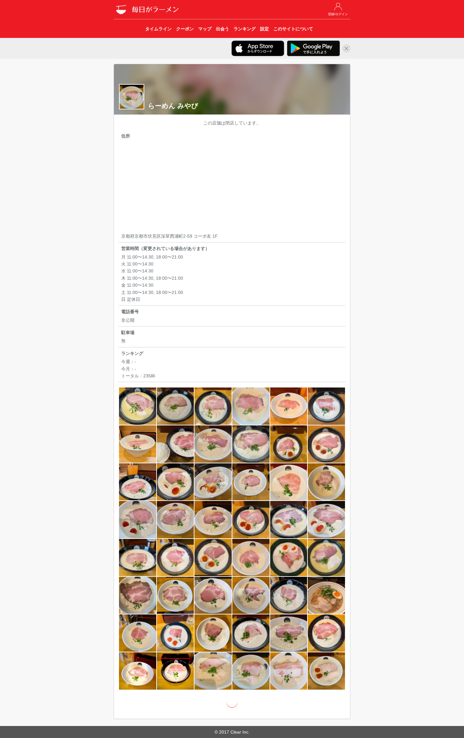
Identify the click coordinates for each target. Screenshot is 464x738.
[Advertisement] (232, 187)
